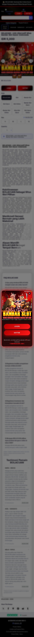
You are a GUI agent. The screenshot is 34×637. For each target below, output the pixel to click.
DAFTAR (17, 333)
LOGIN (17, 326)
